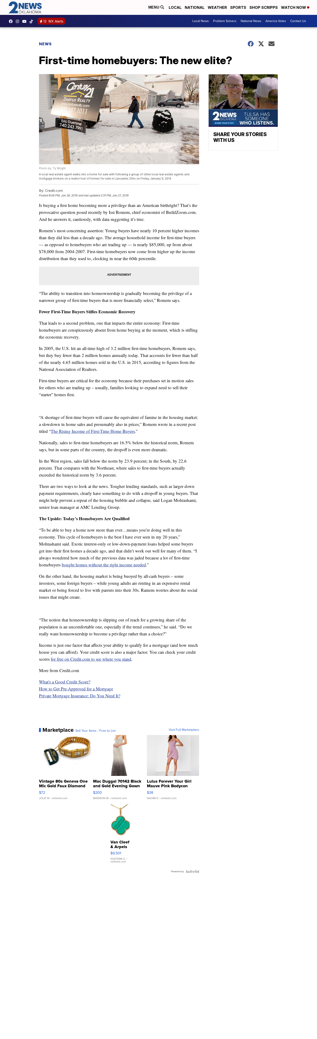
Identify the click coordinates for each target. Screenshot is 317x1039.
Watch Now (294, 7)
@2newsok (32, 21)
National (194, 7)
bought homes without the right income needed (104, 565)
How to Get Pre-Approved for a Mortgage (76, 689)
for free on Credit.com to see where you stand (91, 659)
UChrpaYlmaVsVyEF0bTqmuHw (25, 21)
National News (251, 21)
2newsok (18, 21)
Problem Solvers (224, 21)
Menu (154, 7)
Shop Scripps (263, 7)
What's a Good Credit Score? (64, 682)
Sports (238, 7)
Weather (217, 7)
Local (175, 7)
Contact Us (298, 21)
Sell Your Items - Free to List (95, 730)
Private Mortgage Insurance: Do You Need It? (79, 696)
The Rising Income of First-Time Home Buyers (93, 431)
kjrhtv (12, 21)
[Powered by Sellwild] (192, 871)
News (45, 44)
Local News (200, 21)
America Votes (275, 21)
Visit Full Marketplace (184, 730)
